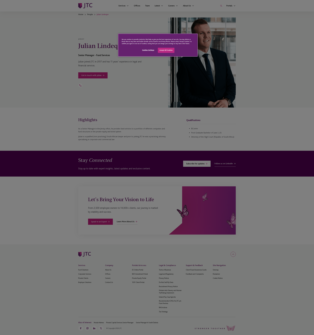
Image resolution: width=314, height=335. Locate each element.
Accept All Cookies (166, 50)
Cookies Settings (148, 50)
